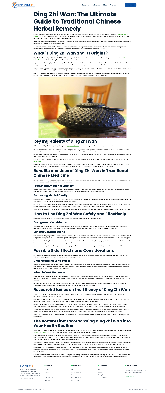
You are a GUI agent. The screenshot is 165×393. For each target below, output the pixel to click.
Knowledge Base (76, 372)
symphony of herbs (73, 146)
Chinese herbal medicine (41, 332)
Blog (105, 5)
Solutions (96, 5)
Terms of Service (102, 377)
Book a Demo (48, 375)
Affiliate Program (76, 377)
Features (85, 5)
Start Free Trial (49, 377)
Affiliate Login (75, 380)
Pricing (113, 5)
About (99, 369)
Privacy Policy (102, 375)
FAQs (72, 375)
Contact (100, 372)
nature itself (37, 161)
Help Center (48, 380)
